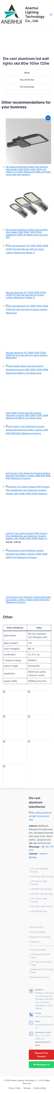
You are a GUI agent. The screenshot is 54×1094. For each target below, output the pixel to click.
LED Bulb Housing (38, 911)
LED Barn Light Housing (41, 894)
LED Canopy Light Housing (38, 882)
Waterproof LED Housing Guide (41, 971)
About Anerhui (36, 927)
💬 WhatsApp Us (41, 1064)
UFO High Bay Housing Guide (41, 963)
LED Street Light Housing (41, 876)
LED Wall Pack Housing (41, 889)
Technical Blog (39, 1088)
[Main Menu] (51, 14)
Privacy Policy (14, 1088)
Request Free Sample (40, 937)
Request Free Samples (41, 1054)
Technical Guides (38, 949)
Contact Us (35, 942)
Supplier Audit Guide (39, 977)
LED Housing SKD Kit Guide (40, 955)
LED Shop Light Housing (41, 906)
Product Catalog (37, 932)
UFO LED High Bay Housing (39, 870)
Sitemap (26, 1088)
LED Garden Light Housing (38, 900)
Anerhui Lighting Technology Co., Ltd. (34, 14)
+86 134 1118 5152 (44, 1016)
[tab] (27, 72)
